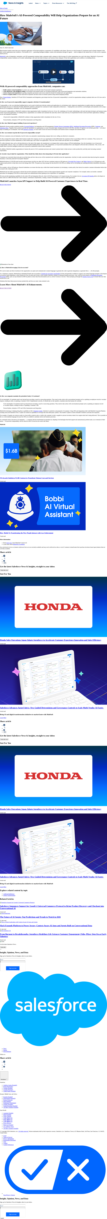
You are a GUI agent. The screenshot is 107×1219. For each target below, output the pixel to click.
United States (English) (9, 1091)
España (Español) (8, 1097)
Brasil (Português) (8, 1086)
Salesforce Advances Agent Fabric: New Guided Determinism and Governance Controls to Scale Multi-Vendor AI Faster (52, 708)
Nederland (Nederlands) (9, 1103)
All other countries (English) (10, 1107)
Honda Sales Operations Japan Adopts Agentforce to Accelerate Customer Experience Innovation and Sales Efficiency (50, 640)
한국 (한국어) (7, 1123)
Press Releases (7, 1051)
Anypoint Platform (29, 126)
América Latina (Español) (10, 1085)
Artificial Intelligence (5, 11)
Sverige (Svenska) (8, 1104)
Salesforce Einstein (28, 129)
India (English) (7, 1114)
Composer (97, 126)
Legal (4, 1135)
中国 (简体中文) (8, 1118)
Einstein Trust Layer (88, 276)
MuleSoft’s (3, 56)
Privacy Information (8, 1138)
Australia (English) (8, 1113)
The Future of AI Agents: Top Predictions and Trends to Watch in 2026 (30, 917)
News (4, 1048)
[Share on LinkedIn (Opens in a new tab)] (4, 556)
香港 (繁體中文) (8, 1119)
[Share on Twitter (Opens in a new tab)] (4, 559)
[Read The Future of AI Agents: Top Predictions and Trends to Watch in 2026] (5, 913)
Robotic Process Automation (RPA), (63, 126)
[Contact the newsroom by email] (4, 1069)
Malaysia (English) (8, 1125)
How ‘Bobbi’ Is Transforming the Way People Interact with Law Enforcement (26, 533)
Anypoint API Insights (88, 176)
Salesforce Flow (4, 128)
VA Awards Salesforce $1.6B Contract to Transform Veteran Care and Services (27, 478)
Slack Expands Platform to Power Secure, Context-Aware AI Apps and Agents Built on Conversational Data (46, 926)
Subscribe (3, 947)
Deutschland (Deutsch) (9, 1098)
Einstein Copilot (38, 411)
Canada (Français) (8, 1089)
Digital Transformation (9, 895)
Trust (4, 1141)
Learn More (3, 717)
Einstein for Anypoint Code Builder (50, 273)
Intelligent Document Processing (82, 126)
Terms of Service (7, 1137)
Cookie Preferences (8, 1144)
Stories (5, 1050)
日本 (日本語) (7, 1116)
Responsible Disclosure (9, 1140)
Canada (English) (8, 1088)
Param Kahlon (7, 97)
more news (9, 543)
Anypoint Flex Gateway (74, 161)
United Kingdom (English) (10, 1106)
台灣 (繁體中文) (8, 1121)
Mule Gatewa (87, 161)
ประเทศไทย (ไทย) (8, 1126)
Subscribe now (4, 570)
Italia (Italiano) (7, 1101)
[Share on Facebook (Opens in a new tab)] (4, 561)
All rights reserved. (23, 1131)
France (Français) (8, 1100)
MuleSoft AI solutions (19, 544)
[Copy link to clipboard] (4, 563)
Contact (5, 1143)
